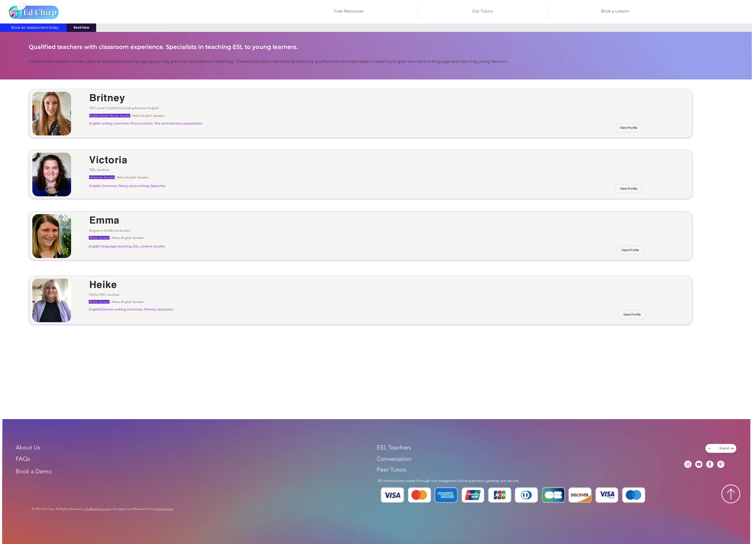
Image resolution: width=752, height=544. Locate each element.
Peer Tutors (391, 469)
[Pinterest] (720, 464)
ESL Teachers (394, 447)
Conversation (394, 458)
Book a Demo (34, 471)
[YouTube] (698, 464)
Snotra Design (164, 509)
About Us (28, 447)
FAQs (23, 458)
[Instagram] (687, 464)
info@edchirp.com (97, 509)
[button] (482, 11)
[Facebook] (709, 464)
